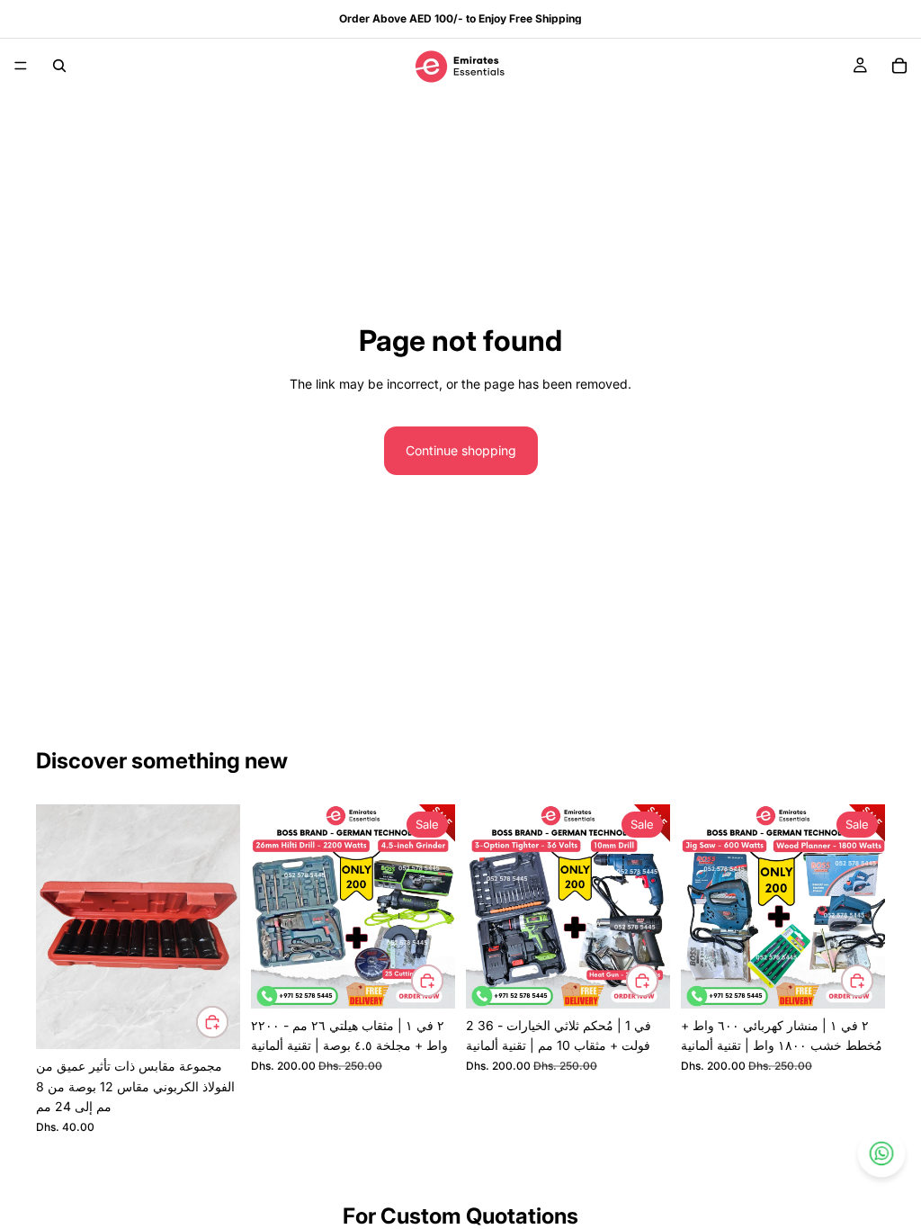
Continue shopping (461, 450)
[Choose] (212, 1022)
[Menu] (20, 65)
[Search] (59, 65)
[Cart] (899, 65)
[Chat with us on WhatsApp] (881, 1153)
